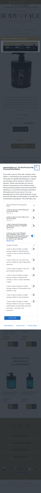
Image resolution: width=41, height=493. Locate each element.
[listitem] (20, 205)
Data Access (20, 325)
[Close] (37, 168)
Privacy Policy (32, 325)
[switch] (33, 210)
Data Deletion (8, 325)
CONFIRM (12, 318)
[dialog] (20, 247)
